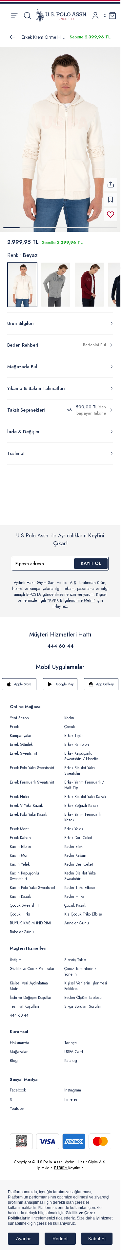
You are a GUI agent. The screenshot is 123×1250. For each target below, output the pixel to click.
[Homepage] (61, 15)
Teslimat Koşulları (24, 1002)
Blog (14, 1057)
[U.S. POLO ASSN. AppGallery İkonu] (101, 680)
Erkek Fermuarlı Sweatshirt (32, 778)
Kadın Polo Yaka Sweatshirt (32, 884)
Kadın (69, 714)
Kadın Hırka (74, 892)
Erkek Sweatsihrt (23, 749)
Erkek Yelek (73, 825)
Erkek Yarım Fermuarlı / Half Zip (84, 781)
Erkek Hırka (19, 793)
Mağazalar (19, 1048)
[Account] (95, 15)
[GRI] (56, 280)
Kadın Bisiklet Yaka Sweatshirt (80, 872)
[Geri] (12, 37)
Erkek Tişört (74, 732)
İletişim (15, 956)
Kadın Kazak (20, 892)
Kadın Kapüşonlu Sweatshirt (24, 872)
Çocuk (69, 723)
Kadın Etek (73, 843)
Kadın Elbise (20, 843)
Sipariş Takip (75, 956)
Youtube (17, 1105)
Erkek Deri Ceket (78, 834)
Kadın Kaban (75, 851)
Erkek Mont (19, 825)
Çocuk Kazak (75, 901)
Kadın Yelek (20, 860)
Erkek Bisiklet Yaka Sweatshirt (79, 766)
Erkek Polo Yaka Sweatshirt (32, 764)
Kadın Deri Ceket (78, 860)
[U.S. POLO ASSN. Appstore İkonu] (19, 680)
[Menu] (14, 15)
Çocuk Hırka (20, 910)
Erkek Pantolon (76, 741)
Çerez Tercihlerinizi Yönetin (80, 967)
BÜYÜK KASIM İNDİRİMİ (30, 919)
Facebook (18, 1086)
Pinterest (71, 1095)
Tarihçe (70, 1039)
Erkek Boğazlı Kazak (81, 802)
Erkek (14, 723)
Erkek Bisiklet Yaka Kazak (85, 793)
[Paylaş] (110, 180)
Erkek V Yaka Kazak (26, 802)
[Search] (27, 15)
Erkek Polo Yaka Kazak (28, 810)
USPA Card (73, 1048)
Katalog (70, 1057)
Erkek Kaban (20, 834)
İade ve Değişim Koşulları (31, 994)
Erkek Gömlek (21, 741)
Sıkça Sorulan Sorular (82, 1002)
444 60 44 (60, 642)
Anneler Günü (76, 919)
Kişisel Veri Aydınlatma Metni (29, 982)
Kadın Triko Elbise (79, 884)
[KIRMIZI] (89, 280)
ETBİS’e (61, 1164)
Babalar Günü (22, 928)
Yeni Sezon (19, 714)
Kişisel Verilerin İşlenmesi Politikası (85, 982)
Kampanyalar (20, 732)
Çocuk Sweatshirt (24, 901)
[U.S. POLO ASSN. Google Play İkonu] (60, 680)
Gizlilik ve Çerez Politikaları (32, 965)
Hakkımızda (19, 1039)
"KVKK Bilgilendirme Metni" (71, 596)
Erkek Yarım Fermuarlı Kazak (82, 813)
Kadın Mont (20, 851)
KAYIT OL (91, 559)
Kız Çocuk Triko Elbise (83, 910)
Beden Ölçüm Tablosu (83, 994)
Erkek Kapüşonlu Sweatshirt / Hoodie (81, 752)
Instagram (72, 1086)
